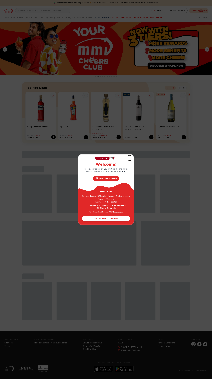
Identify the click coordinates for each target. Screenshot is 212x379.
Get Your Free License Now (106, 218)
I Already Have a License (106, 178)
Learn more (118, 212)
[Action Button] (129, 158)
